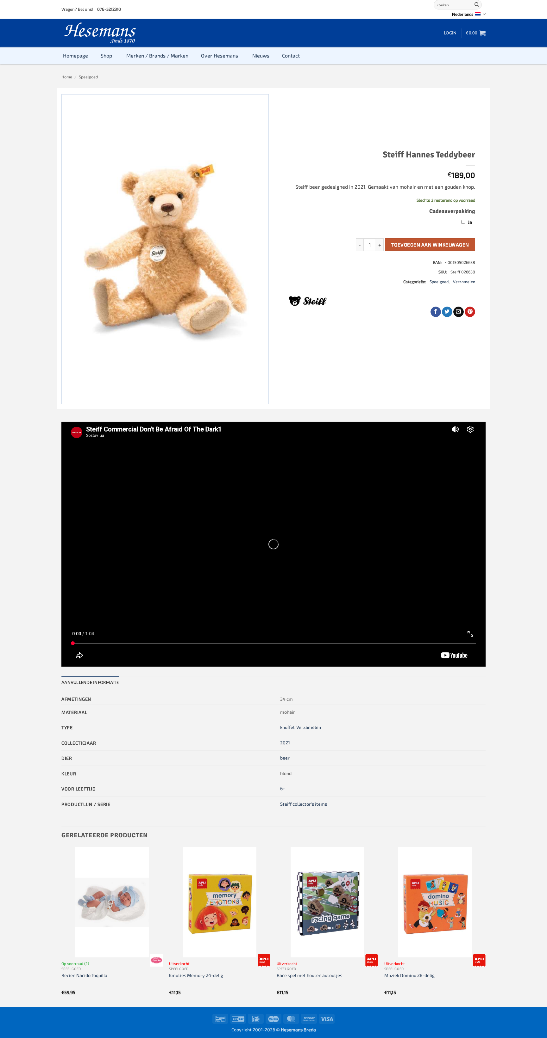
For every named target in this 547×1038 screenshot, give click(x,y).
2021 (285, 742)
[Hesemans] (100, 33)
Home (66, 76)
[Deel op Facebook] (436, 312)
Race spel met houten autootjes (309, 975)
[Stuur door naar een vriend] (458, 312)
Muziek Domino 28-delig (409, 975)
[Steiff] (308, 301)
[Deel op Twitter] (447, 312)
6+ (282, 788)
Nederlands (462, 14)
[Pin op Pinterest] (470, 312)
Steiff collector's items (303, 804)
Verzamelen (464, 281)
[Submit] (476, 4)
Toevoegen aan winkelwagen (430, 244)
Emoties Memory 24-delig (196, 975)
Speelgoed (88, 76)
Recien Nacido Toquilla (84, 975)
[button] (450, 33)
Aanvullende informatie (90, 682)
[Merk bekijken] (156, 960)
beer (285, 757)
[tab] (90, 682)
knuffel (287, 727)
